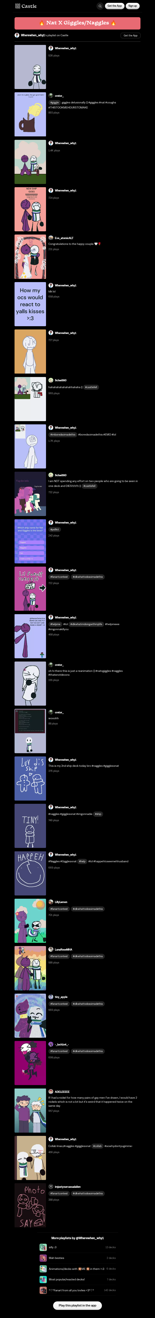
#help (82, 861)
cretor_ (59, 96)
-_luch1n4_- (62, 1044)
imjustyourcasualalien (68, 1186)
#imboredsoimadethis (62, 434)
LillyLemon (61, 902)
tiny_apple (61, 997)
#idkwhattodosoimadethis (88, 577)
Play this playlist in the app (77, 1305)
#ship (98, 814)
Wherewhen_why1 (33, 35)
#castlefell (91, 387)
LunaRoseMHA (63, 949)
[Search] (100, 6)
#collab (97, 1146)
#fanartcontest (59, 577)
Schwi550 (60, 380)
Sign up (132, 5)
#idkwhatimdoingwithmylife (86, 624)
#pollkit (54, 529)
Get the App (115, 5)
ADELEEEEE (62, 1092)
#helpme (55, 624)
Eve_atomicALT (64, 238)
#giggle (54, 102)
